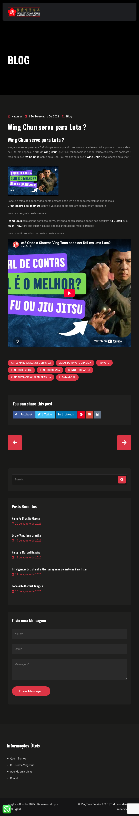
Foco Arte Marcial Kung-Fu (27, 586)
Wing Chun (32, 157)
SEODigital (14, 809)
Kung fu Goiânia (50, 370)
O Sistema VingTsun (22, 765)
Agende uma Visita (21, 771)
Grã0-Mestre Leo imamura (24, 205)
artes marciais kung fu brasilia (31, 362)
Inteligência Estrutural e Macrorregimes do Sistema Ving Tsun (49, 569)
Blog (69, 116)
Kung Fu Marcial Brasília (26, 552)
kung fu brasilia (21, 370)
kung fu (104, 362)
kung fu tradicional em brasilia (31, 377)
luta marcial (67, 377)
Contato (14, 778)
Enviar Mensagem (31, 691)
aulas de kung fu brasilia (75, 362)
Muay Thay (14, 225)
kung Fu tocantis (79, 370)
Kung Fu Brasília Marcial (26, 518)
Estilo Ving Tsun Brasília (26, 535)
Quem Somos (18, 758)
